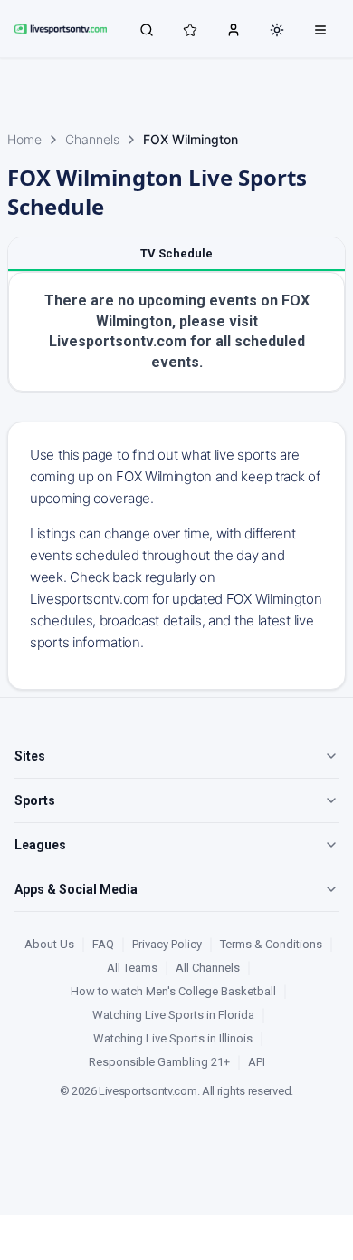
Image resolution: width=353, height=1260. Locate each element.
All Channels (208, 967)
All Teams (132, 967)
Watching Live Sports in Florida (173, 1015)
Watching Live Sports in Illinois (173, 1038)
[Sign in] (233, 29)
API (256, 1062)
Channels (92, 139)
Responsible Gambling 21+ (159, 1062)
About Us (49, 944)
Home (24, 139)
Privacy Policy (167, 944)
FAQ (103, 944)
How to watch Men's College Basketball (173, 991)
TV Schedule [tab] (176, 253)
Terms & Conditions (271, 944)
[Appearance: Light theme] (277, 30)
